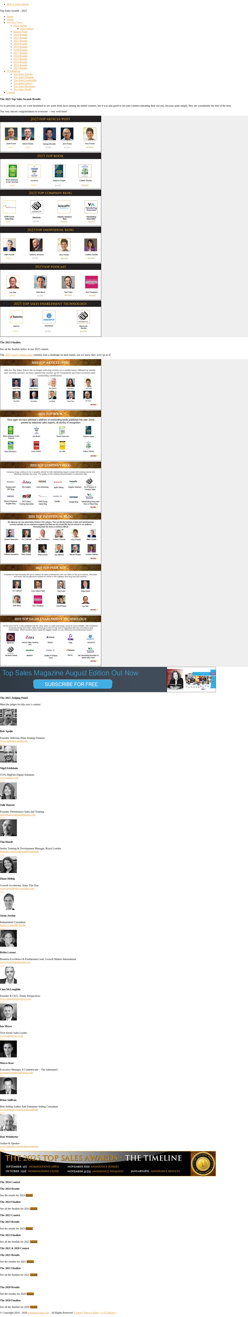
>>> (2, 744)
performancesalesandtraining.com (18, 814)
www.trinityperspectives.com (15, 998)
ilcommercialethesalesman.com (16, 1072)
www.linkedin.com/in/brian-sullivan (19, 1109)
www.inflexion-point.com (13, 741)
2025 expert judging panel (19, 354)
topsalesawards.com (38, 1312)
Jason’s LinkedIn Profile (13, 925)
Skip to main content (18, 4)
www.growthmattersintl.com (15, 962)
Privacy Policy (92, 1312)
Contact (78, 1312)
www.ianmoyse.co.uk (11, 1035)
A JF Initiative (108, 1312)
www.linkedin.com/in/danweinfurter (19, 1146)
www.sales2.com (9, 777)
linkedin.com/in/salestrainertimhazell (19, 851)
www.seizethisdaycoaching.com (17, 888)
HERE (29, 1195)
